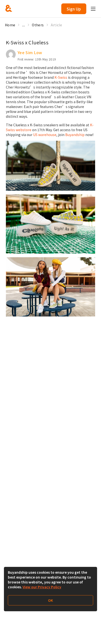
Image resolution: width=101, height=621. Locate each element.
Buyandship (75, 134)
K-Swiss (60, 77)
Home (10, 24)
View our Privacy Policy (42, 586)
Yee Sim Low (30, 52)
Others (38, 24)
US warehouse (44, 134)
